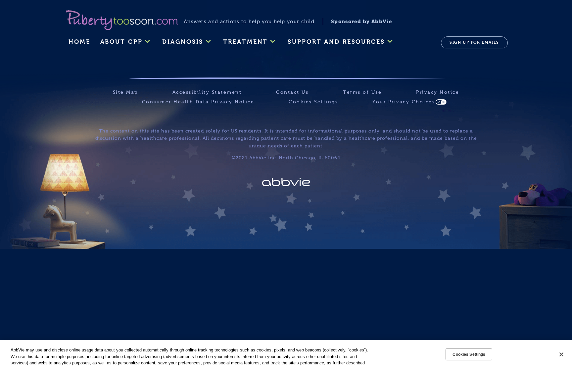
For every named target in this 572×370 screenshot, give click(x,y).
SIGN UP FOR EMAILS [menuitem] (474, 42)
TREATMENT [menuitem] (245, 41)
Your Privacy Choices (403, 101)
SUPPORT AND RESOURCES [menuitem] (336, 41)
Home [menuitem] (79, 41)
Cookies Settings (313, 101)
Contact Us (292, 92)
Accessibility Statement (207, 92)
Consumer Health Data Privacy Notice (198, 101)
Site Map (125, 92)
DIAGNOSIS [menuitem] (182, 41)
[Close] (561, 354)
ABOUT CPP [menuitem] (121, 41)
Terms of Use (362, 92)
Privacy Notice (437, 92)
